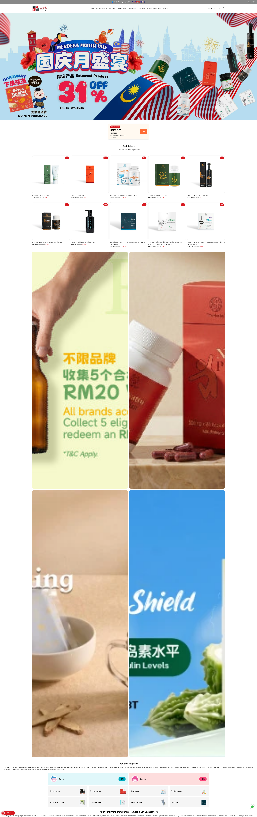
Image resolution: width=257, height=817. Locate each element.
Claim (143, 131)
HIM (122, 779)
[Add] (67, 190)
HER (203, 779)
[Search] (215, 8)
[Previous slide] (35, 174)
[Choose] (144, 237)
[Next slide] (67, 174)
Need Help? (251, 2)
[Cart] (223, 8)
